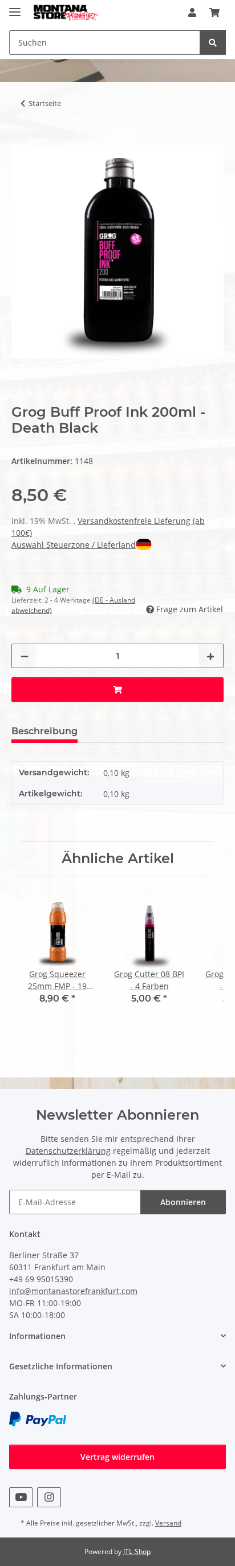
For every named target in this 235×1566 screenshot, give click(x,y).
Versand (168, 1523)
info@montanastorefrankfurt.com (73, 1291)
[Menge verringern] (24, 656)
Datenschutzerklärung (68, 1150)
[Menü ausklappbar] (15, 7)
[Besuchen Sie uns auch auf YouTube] (21, 1497)
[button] (192, 12)
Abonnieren (183, 1202)
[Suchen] (213, 42)
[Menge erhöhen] (210, 656)
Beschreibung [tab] (44, 731)
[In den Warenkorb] (20, 139)
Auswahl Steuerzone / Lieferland (73, 544)
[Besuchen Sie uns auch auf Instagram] (48, 1497)
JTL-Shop (137, 1551)
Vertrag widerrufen (117, 1456)
